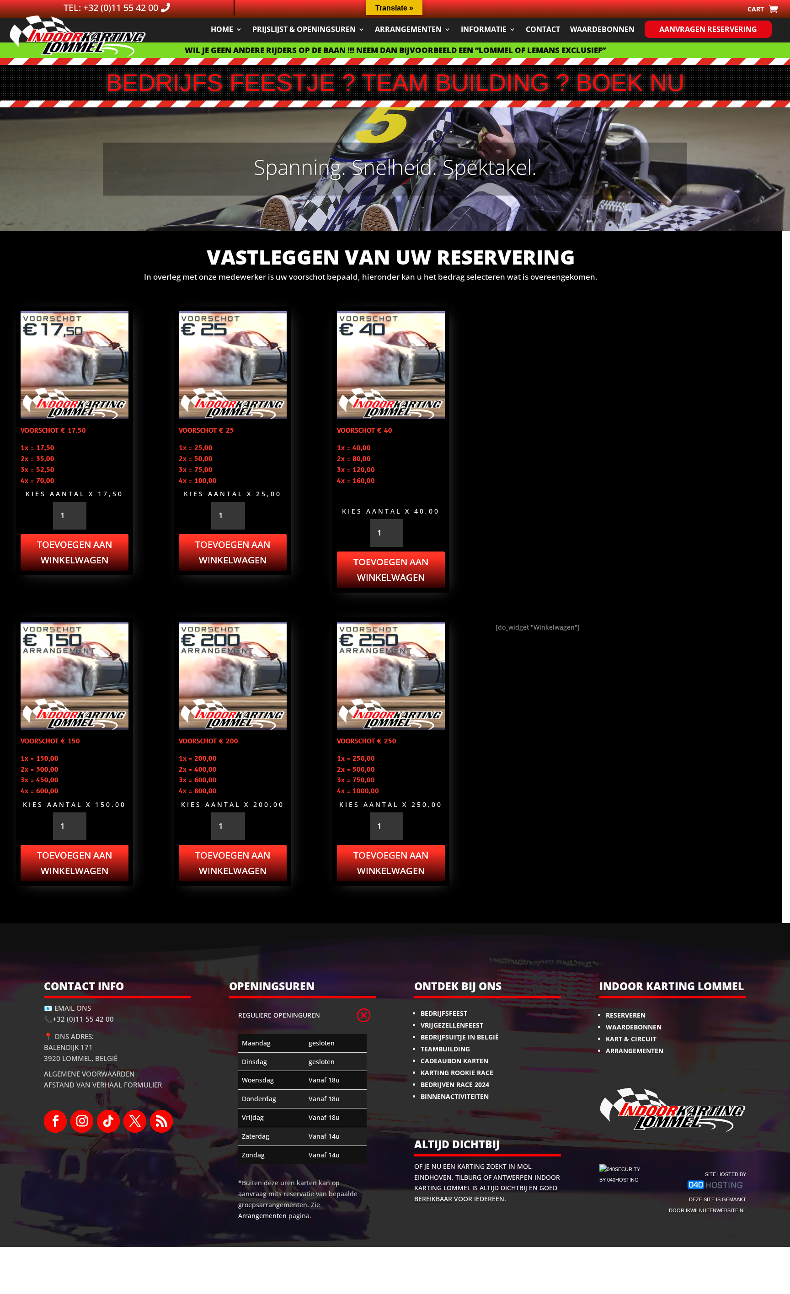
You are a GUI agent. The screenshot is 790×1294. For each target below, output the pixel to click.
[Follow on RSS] (161, 1121)
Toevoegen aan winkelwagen (74, 552)
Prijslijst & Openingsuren (304, 29)
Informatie (484, 29)
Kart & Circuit (631, 1038)
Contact (543, 29)
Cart (755, 9)
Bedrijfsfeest (444, 1013)
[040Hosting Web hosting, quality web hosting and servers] (715, 1188)
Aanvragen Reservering (708, 29)
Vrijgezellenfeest (452, 1025)
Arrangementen (408, 29)
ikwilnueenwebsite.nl (716, 1210)
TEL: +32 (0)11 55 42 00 (111, 7)
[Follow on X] (134, 1121)
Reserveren (626, 1015)
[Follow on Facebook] (55, 1121)
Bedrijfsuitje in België (460, 1037)
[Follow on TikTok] (108, 1121)
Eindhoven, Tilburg (447, 1177)
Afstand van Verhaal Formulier (103, 1084)
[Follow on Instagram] (81, 1121)
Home (222, 29)
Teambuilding (445, 1049)
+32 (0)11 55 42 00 (83, 1019)
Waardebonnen (602, 29)
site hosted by (725, 1174)
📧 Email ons (67, 1008)
